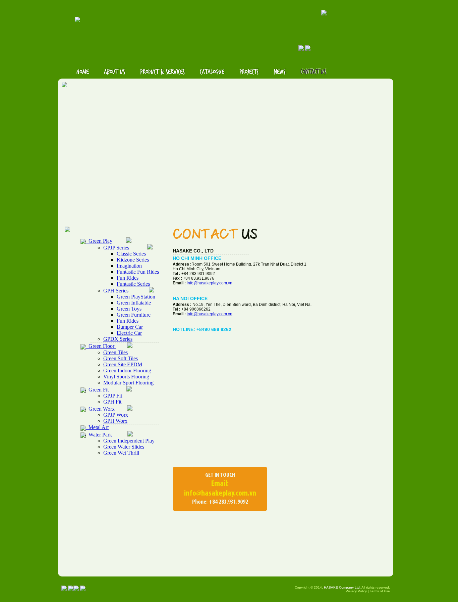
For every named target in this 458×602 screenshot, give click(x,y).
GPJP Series (116, 247)
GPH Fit (112, 402)
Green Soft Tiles (120, 358)
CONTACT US (313, 72)
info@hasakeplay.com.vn (209, 283)
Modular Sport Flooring (128, 382)
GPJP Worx (115, 415)
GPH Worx (115, 421)
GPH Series (115, 290)
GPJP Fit (112, 396)
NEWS (279, 72)
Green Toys (129, 309)
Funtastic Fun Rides (138, 272)
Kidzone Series (133, 260)
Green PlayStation (136, 296)
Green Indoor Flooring (127, 370)
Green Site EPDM (122, 364)
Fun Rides (127, 278)
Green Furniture (134, 315)
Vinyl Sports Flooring (126, 376)
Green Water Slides (123, 447)
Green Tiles (115, 352)
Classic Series (131, 254)
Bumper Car (130, 327)
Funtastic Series (133, 284)
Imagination (129, 266)
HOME (82, 72)
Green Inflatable (134, 303)
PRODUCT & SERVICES (162, 72)
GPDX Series (117, 339)
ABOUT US (114, 72)
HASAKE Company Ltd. (342, 587)
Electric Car (129, 333)
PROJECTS (249, 72)
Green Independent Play (129, 441)
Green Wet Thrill (121, 453)
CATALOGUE (212, 72)
